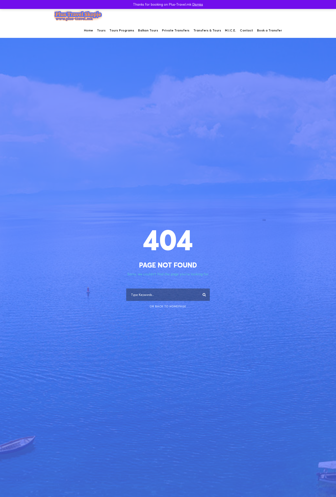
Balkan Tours (148, 30)
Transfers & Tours (207, 30)
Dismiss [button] (197, 4)
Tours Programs (121, 30)
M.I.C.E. (230, 30)
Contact (246, 30)
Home (88, 30)
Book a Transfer (269, 30)
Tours (101, 30)
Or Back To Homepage (168, 306)
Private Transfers (176, 30)
